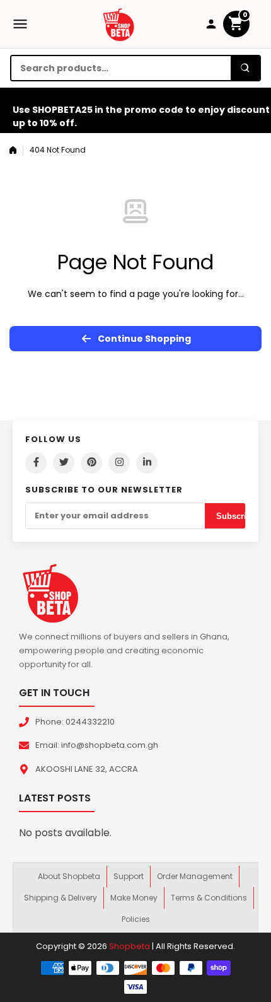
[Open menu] (20, 24)
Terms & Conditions (209, 897)
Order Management (195, 876)
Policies (136, 919)
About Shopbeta (69, 876)
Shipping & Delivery (60, 897)
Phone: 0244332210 (75, 722)
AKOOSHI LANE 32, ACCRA (86, 769)
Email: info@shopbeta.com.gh (96, 745)
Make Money (134, 897)
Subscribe (236, 516)
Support (128, 876)
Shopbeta (129, 946)
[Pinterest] (91, 463)
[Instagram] (119, 463)
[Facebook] (36, 463)
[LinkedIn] (147, 463)
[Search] (245, 68)
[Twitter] (63, 463)
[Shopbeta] (118, 24)
